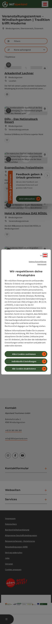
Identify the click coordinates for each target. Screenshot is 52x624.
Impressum (41, 264)
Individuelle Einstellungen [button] (24, 361)
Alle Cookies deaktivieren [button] (24, 368)
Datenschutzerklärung (37, 261)
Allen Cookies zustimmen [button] (24, 354)
